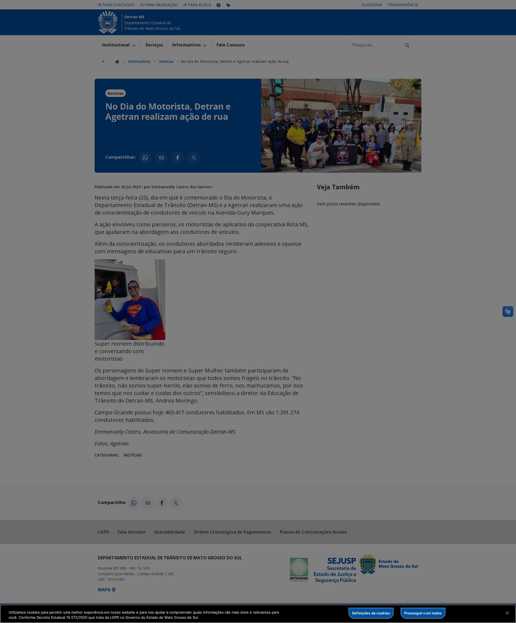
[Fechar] (507, 613)
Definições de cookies (371, 613)
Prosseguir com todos (423, 613)
